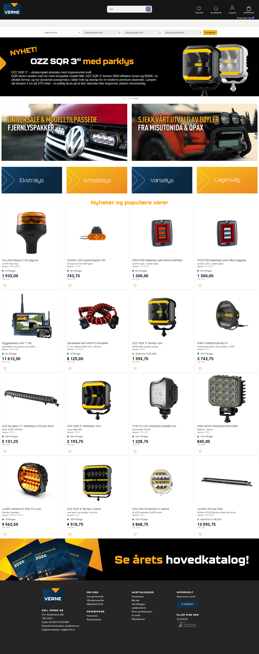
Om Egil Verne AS (95, 596)
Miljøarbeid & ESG (95, 604)
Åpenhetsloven (94, 619)
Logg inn (232, 8)
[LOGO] (53, 595)
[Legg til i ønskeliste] (5, 285)
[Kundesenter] (216, 8)
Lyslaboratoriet (139, 608)
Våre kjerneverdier (95, 600)
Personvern (92, 616)
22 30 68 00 (182, 619)
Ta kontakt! (187, 604)
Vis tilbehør (210, 32)
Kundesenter (138, 596)
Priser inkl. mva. (244, 18)
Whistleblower (138, 619)
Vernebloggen (138, 604)
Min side (136, 600)
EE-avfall (136, 615)
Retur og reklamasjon (142, 611)
